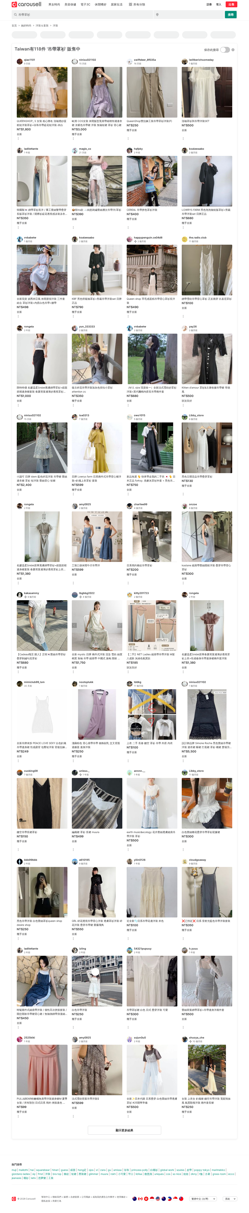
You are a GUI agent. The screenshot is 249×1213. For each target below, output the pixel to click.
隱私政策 (45, 1201)
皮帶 (189, 1169)
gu (109, 1169)
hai (32, 1169)
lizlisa (139, 1173)
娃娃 (185, 1173)
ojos (91, 1169)
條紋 (66, 1173)
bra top (57, 1173)
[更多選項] (18, 139)
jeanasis (16, 1177)
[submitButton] (231, 14)
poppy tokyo (201, 1169)
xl (97, 1169)
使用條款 (121, 1196)
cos (168, 1173)
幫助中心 (45, 1196)
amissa (117, 1169)
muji (14, 1169)
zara (103, 1169)
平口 (130, 1173)
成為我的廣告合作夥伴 (103, 1196)
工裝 (50, 1177)
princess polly (139, 1169)
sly (34, 1173)
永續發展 (74, 1196)
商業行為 (56, 1201)
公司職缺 (85, 1196)
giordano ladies (21, 1173)
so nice (177, 1173)
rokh (113, 1173)
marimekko (218, 1169)
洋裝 (47, 1173)
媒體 (66, 1196)
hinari (55, 1169)
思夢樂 (42, 1177)
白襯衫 (154, 1169)
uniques (159, 1173)
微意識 (148, 1173)
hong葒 (82, 1169)
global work (167, 1169)
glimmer (93, 1173)
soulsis (180, 1169)
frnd (40, 1173)
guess (64, 1169)
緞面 (72, 1169)
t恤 (201, 1173)
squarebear (43, 1169)
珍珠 (126, 1169)
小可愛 (122, 1173)
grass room (219, 1173)
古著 (207, 1173)
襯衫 (26, 1177)
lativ (33, 1177)
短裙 (73, 1173)
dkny (194, 1173)
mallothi (23, 1169)
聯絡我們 (56, 1196)
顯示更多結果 (124, 1130)
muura (104, 1173)
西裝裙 (82, 1173)
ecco (231, 1173)
